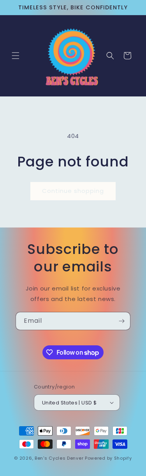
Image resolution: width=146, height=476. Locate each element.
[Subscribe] (121, 321)
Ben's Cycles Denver (59, 458)
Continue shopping (73, 191)
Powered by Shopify (108, 458)
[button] (15, 55)
